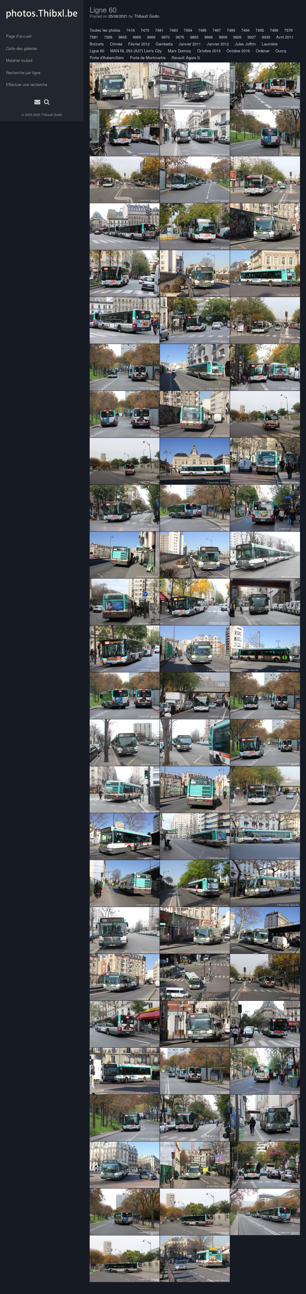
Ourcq (281, 50)
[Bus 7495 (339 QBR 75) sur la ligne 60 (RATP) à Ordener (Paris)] (125, 789)
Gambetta (164, 44)
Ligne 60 (97, 50)
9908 (223, 37)
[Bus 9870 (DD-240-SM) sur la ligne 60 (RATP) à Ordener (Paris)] (125, 273)
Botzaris (97, 44)
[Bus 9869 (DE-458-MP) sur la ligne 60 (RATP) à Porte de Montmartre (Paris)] (195, 179)
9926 (237, 37)
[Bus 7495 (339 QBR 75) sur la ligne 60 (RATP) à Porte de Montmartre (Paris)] (195, 742)
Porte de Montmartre (148, 57)
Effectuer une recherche (26, 84)
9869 (151, 37)
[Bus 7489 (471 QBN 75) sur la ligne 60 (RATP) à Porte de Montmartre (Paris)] (265, 555)
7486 (202, 30)
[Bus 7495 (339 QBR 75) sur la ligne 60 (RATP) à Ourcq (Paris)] (195, 367)
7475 (145, 30)
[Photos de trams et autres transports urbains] (42, 13)
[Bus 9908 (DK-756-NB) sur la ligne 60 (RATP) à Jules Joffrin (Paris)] (265, 508)
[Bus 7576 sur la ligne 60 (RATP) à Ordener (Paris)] (195, 85)
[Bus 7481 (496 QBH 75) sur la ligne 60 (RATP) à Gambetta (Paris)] (265, 836)
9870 (165, 37)
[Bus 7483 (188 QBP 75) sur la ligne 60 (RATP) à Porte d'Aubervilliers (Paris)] (195, 883)
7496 (274, 30)
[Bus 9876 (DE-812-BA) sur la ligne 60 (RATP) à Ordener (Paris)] (265, 85)
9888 (208, 37)
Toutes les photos (105, 30)
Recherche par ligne (23, 72)
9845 (122, 37)
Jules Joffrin (245, 44)
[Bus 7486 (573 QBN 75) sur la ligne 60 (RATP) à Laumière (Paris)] (195, 977)
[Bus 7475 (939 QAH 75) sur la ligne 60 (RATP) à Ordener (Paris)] (195, 132)
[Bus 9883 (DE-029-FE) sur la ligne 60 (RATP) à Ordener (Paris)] (125, 132)
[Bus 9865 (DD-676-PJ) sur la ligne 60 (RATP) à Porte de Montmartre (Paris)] (265, 179)
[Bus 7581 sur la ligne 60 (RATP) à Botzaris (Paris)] (125, 602)
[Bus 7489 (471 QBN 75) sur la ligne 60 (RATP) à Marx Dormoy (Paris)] (195, 273)
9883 (194, 37)
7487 (216, 30)
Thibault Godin (51, 114)
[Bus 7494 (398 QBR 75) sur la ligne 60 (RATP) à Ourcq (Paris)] (195, 648)
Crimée (116, 44)
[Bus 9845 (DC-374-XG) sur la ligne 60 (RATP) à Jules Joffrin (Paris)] (265, 1024)
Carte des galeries (21, 48)
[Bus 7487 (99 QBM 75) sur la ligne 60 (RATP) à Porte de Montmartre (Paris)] (125, 930)
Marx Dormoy (179, 50)
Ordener (263, 50)
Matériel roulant (19, 60)
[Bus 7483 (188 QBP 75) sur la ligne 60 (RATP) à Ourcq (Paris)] (195, 414)
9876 (180, 37)
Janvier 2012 (218, 44)
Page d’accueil (18, 36)
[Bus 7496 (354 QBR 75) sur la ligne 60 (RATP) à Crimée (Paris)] (125, 977)
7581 (94, 37)
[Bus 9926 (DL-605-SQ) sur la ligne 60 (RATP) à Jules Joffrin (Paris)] (125, 226)
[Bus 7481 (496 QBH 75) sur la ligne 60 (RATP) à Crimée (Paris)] (265, 226)
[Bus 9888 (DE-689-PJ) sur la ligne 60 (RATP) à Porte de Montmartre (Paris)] (265, 414)
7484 (188, 30)
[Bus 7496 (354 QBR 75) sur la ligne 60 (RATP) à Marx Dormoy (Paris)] (195, 1258)
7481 (159, 30)
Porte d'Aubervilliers (107, 57)
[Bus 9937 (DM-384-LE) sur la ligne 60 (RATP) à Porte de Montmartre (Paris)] (195, 320)
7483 (173, 30)
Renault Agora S (186, 57)
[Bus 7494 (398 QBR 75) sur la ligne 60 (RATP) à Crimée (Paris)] (125, 85)
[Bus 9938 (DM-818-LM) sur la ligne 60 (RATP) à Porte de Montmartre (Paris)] (265, 132)
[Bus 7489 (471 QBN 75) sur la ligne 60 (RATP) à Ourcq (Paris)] (125, 883)
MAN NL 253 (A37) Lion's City (136, 50)
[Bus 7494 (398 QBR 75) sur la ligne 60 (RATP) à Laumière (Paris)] (265, 273)
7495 (259, 30)
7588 (108, 37)
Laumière (270, 44)
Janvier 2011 (190, 44)
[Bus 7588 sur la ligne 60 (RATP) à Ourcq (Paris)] (125, 836)
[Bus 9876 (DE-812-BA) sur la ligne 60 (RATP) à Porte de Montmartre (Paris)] (195, 226)
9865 (137, 37)
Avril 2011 (284, 37)
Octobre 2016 (238, 50)
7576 (288, 30)
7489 (231, 30)
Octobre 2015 (209, 50)
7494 (245, 30)
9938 (266, 37)
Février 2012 (139, 44)
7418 (130, 30)
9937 (251, 37)
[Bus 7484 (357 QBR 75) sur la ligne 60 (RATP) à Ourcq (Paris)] (125, 555)
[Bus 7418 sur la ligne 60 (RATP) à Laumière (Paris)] (265, 461)
